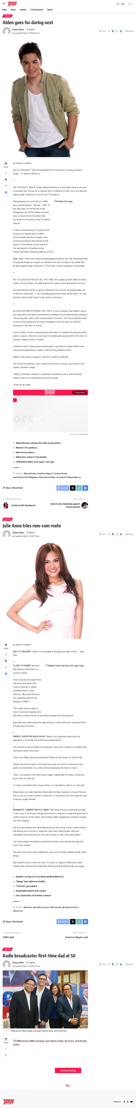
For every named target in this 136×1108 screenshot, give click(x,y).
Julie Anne (28, 907)
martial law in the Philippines (25, 477)
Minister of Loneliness (26, 447)
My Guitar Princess (70, 907)
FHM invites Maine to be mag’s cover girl (35, 461)
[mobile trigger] (5, 4)
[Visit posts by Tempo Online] (7, 31)
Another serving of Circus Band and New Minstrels (40, 876)
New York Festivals (47, 477)
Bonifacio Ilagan (44, 473)
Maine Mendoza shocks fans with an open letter (38, 443)
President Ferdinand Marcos (68, 477)
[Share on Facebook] (108, 31)
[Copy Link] (117, 31)
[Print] (121, 31)
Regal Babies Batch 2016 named (31, 890)
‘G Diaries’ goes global (26, 886)
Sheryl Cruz (18, 911)
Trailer (7, 16)
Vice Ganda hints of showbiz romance (33, 895)
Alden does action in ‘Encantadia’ (31, 457)
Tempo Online (18, 29)
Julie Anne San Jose (41, 907)
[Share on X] (113, 31)
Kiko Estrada (55, 907)
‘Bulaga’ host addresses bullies (30, 881)
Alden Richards (30, 473)
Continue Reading (68, 1070)
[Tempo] (12, 4)
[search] (118, 4)
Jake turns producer (25, 452)
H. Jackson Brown (59, 473)
